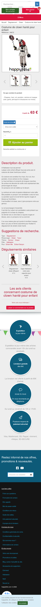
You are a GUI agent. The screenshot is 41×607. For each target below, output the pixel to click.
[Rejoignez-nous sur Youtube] (22, 468)
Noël (4, 579)
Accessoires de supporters (11, 566)
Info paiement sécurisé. (10, 519)
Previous (5, 81)
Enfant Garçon (19, 244)
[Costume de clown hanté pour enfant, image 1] (26, 80)
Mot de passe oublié (9, 506)
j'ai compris (22, 603)
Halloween (10, 242)
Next (36, 81)
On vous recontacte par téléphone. (20, 400)
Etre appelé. (7, 502)
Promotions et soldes (10, 557)
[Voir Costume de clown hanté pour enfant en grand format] (20, 53)
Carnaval (6, 570)
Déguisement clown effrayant (14, 270)
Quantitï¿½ (7, 132)
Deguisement (11, 236)
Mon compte (10, 10)
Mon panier (32, 10)
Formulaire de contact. (10, 498)
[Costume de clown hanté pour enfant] (15, 80)
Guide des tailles (9, 122)
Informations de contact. (11, 545)
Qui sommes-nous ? (9, 540)
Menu (21, 17)
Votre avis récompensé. (10, 553)
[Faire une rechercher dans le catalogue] (37, 4)
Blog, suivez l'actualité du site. (12, 562)
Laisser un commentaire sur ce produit (20, 308)
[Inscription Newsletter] (31, 474)
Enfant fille (9, 244)
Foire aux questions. (9, 493)
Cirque (17, 240)
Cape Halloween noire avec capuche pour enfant (26, 272)
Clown (14, 238)
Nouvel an (6, 583)
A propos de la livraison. (11, 523)
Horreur (10, 240)
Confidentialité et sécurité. (11, 536)
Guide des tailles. (8, 515)
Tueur (19, 238)
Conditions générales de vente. (13, 532)
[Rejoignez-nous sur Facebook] (17, 468)
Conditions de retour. (10, 510)
